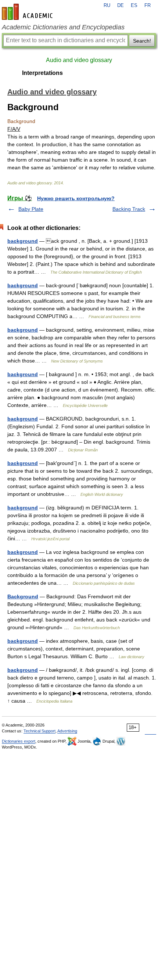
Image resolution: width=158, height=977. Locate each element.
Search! (142, 41)
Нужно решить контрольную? (76, 198)
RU (107, 5)
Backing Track (128, 209)
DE (120, 5)
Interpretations (42, 73)
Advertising (67, 731)
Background (22, 596)
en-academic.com (28, 12)
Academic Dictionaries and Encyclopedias (63, 27)
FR (147, 5)
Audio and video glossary (79, 60)
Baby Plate (30, 209)
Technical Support (39, 731)
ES (134, 5)
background (22, 241)
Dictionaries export (18, 741)
